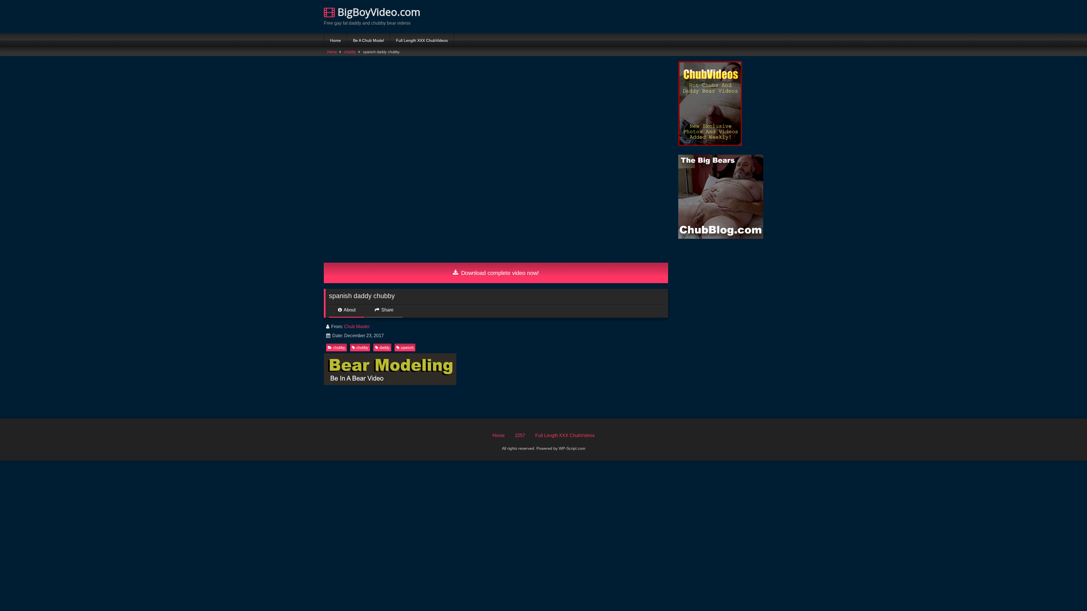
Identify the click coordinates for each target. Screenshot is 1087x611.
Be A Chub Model (368, 40)
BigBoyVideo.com (377, 12)
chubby (350, 52)
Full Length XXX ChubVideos (422, 40)
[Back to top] (1069, 594)
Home (335, 40)
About (349, 309)
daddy (385, 347)
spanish (407, 347)
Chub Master (357, 326)
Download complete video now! (499, 273)
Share (386, 309)
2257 (520, 435)
